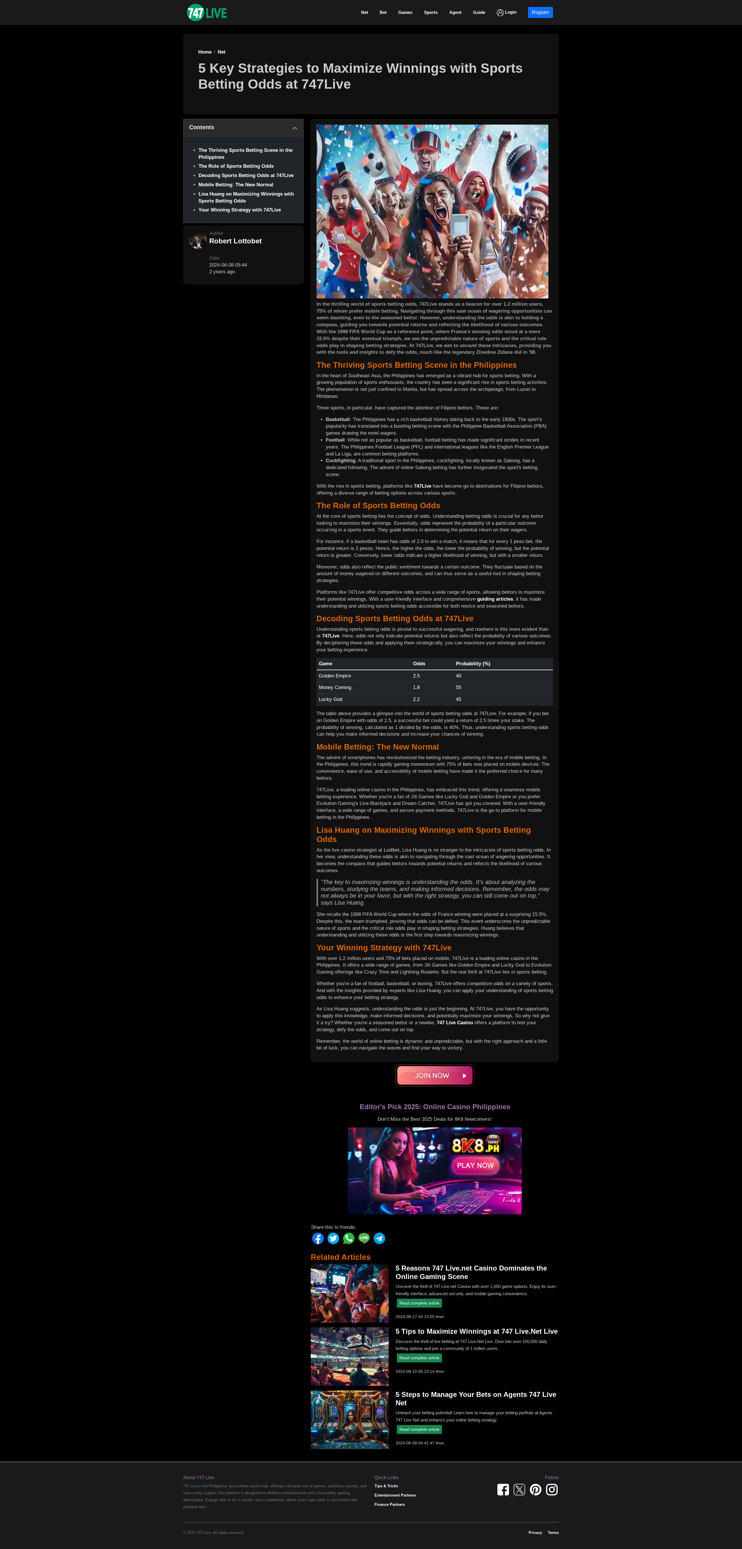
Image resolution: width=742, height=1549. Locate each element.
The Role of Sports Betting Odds (236, 166)
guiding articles (495, 599)
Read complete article (419, 1303)
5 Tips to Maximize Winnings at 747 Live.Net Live (477, 1331)
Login (510, 12)
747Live (422, 486)
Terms (553, 1532)
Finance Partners (389, 1504)
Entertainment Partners (395, 1495)
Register (540, 12)
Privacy (535, 1532)
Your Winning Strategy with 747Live (240, 210)
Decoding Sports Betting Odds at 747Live (246, 175)
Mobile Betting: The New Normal (236, 184)
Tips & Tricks (386, 1486)
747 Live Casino (455, 1022)
